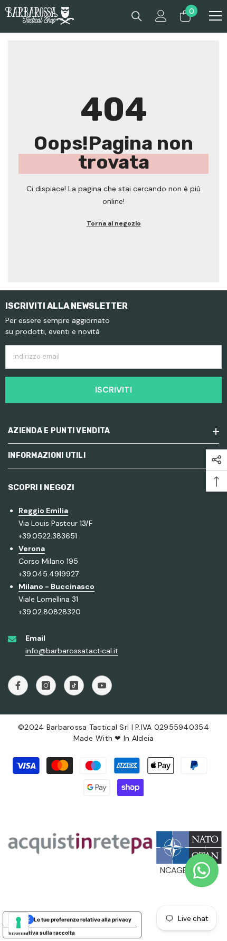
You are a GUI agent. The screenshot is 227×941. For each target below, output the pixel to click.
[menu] (215, 15)
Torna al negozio (114, 223)
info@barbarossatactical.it (71, 650)
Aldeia (143, 738)
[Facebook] (18, 685)
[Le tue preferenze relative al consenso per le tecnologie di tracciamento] (18, 923)
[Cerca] (136, 16)
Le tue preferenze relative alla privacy (82, 919)
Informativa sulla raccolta (41, 932)
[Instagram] (46, 685)
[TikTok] (74, 685)
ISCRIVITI (113, 389)
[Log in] (161, 16)
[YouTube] (102, 685)
